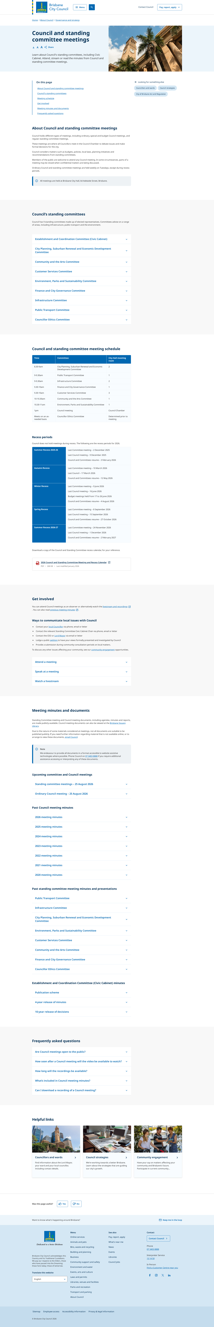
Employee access (51, 1311)
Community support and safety (85, 1262)
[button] (49, 47)
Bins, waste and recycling (82, 1247)
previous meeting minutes (62, 609)
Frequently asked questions (50, 113)
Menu (82, 7)
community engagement (103, 649)
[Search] (92, 7)
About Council (77, 1297)
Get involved (43, 103)
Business (74, 1257)
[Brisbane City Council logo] (50, 7)
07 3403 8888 (91, 756)
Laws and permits (78, 1277)
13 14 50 (151, 1258)
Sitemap (36, 1311)
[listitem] (145, 88)
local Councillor (56, 626)
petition (54, 640)
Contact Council (145, 7)
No (78, 1203)
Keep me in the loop (172, 1220)
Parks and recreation (80, 1287)
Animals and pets (78, 1242)
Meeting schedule (45, 98)
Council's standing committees (51, 93)
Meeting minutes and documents (53, 108)
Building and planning (80, 1252)
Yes (64, 1203)
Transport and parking (81, 1292)
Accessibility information (74, 1311)
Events (112, 1252)
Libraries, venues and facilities (84, 1282)
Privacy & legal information (101, 1311)
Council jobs (114, 1262)
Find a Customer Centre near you (162, 1267)
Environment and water (81, 1267)
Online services (77, 1237)
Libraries (113, 1257)
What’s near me (116, 1242)
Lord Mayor (59, 635)
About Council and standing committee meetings (60, 88)
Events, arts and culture (81, 1272)
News (111, 1247)
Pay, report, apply (167, 7)
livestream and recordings (115, 606)
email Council (71, 737)
